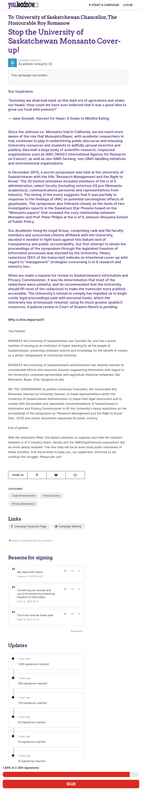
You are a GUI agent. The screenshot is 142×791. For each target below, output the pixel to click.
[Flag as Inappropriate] (72, 571)
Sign (71, 784)
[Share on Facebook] (37, 475)
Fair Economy (51, 495)
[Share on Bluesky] (56, 475)
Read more (77, 631)
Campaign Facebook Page (30, 526)
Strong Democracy (23, 503)
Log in (127, 5)
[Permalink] (79, 570)
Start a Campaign (105, 5)
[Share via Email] (75, 475)
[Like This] (65, 571)
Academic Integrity (33, 64)
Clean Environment (23, 495)
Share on (18, 475)
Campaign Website (70, 526)
